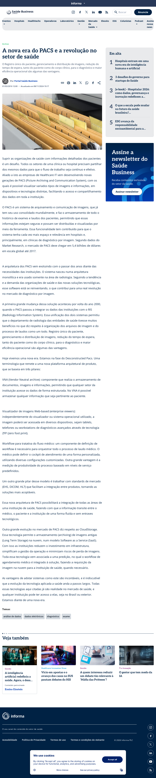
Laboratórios (67, 20)
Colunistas (125, 20)
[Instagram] (73, 12)
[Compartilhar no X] (81, 83)
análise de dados (12, 616)
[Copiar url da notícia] (62, 83)
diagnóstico (53, 616)
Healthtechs (34, 20)
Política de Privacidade (34, 739)
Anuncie (143, 12)
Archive (5, 44)
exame (66, 616)
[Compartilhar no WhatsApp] (87, 83)
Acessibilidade (9, 739)
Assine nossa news (150, 23)
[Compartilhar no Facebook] (93, 83)
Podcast (139, 20)
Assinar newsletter (127, 191)
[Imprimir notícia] (69, 83)
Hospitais (19, 20)
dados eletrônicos (34, 616)
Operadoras (50, 20)
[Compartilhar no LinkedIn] (75, 83)
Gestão (81, 20)
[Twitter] (87, 12)
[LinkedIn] (93, 12)
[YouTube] (100, 12)
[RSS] (107, 12)
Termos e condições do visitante (87, 739)
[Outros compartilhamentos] (99, 83)
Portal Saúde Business (25, 80)
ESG (115, 20)
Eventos (6, 20)
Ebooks (105, 20)
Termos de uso (58, 739)
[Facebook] (80, 12)
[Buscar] (116, 12)
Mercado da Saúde (93, 23)
